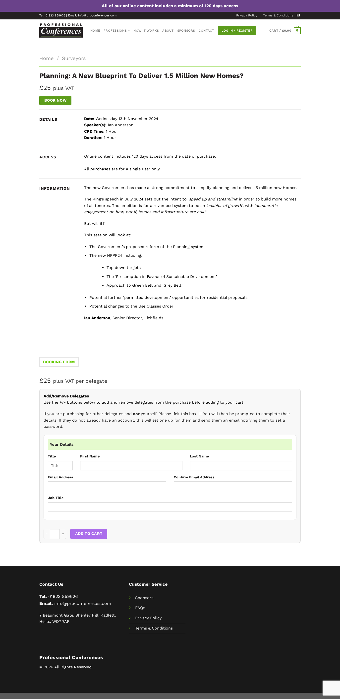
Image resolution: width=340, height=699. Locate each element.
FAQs (140, 607)
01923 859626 (63, 596)
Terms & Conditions (278, 15)
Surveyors (74, 58)
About (167, 30)
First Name (90, 456)
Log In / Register (237, 30)
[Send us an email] (298, 15)
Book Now (55, 100)
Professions (115, 30)
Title (52, 456)
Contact (206, 30)
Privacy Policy (246, 15)
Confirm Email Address (194, 477)
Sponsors (186, 30)
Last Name (199, 456)
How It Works (146, 30)
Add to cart (89, 533)
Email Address (60, 477)
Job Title (55, 498)
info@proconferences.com (82, 603)
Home (95, 30)
